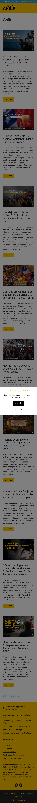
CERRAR (18, 409)
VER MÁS (18, 403)
